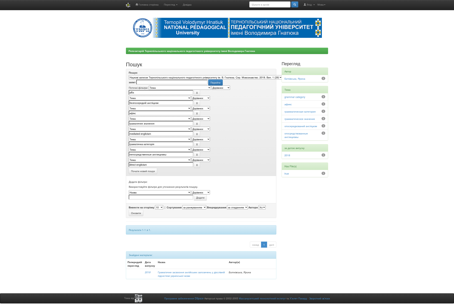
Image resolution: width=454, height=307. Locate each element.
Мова (320, 4)
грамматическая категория (300, 111)
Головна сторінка (148, 4)
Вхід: (309, 4)
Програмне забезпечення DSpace (184, 298)
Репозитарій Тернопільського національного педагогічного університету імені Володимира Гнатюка (192, 51)
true (286, 173)
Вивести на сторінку (141, 207)
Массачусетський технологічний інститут (262, 298)
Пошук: (133, 72)
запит (132, 82)
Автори (253, 207)
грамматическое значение (299, 119)
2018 (148, 272)
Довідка (187, 4)
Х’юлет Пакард (298, 298)
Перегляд (170, 4)
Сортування (174, 207)
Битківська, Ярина (294, 78)
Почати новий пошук (143, 171)
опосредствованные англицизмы (296, 135)
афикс (288, 104)
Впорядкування (216, 207)
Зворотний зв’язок (319, 298)
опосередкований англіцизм (300, 126)
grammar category (294, 97)
